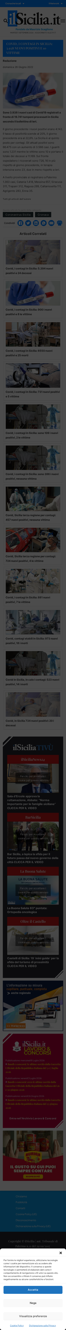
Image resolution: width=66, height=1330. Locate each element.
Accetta (33, 1289)
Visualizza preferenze (33, 1316)
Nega (33, 1303)
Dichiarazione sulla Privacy (42, 1325)
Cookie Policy (17, 1325)
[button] (60, 1253)
